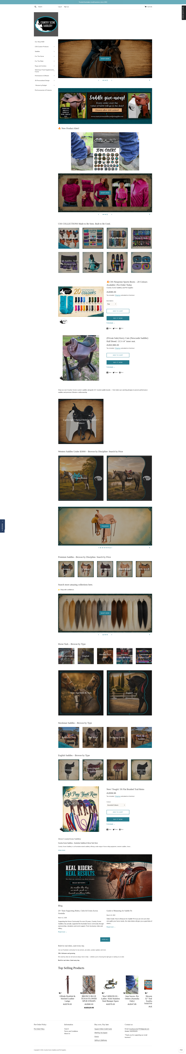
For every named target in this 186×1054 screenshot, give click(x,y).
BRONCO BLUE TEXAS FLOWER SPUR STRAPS (89, 998)
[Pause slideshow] (149, 80)
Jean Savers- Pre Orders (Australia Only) (132, 998)
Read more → (62, 932)
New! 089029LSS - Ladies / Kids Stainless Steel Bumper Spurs (110, 998)
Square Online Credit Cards (103, 1029)
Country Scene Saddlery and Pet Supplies (55, 1050)
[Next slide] (112, 80)
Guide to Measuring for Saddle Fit (119, 911)
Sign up (66, 6)
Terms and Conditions (71, 1031)
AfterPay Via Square (100, 1032)
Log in (60, 6)
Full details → (111, 323)
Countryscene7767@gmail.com (139, 1029)
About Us (67, 1033)
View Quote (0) (183, 13)
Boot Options (110, 301)
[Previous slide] (98, 80)
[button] (2, 527)
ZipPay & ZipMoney (100, 1040)
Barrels (105, 526)
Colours (109, 802)
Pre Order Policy (39, 1029)
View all (105, 939)
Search (66, 1029)
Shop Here (137, 62)
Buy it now (117, 318)
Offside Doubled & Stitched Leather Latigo (67, 998)
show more (61, 850)
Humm (96, 1036)
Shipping (117, 295)
